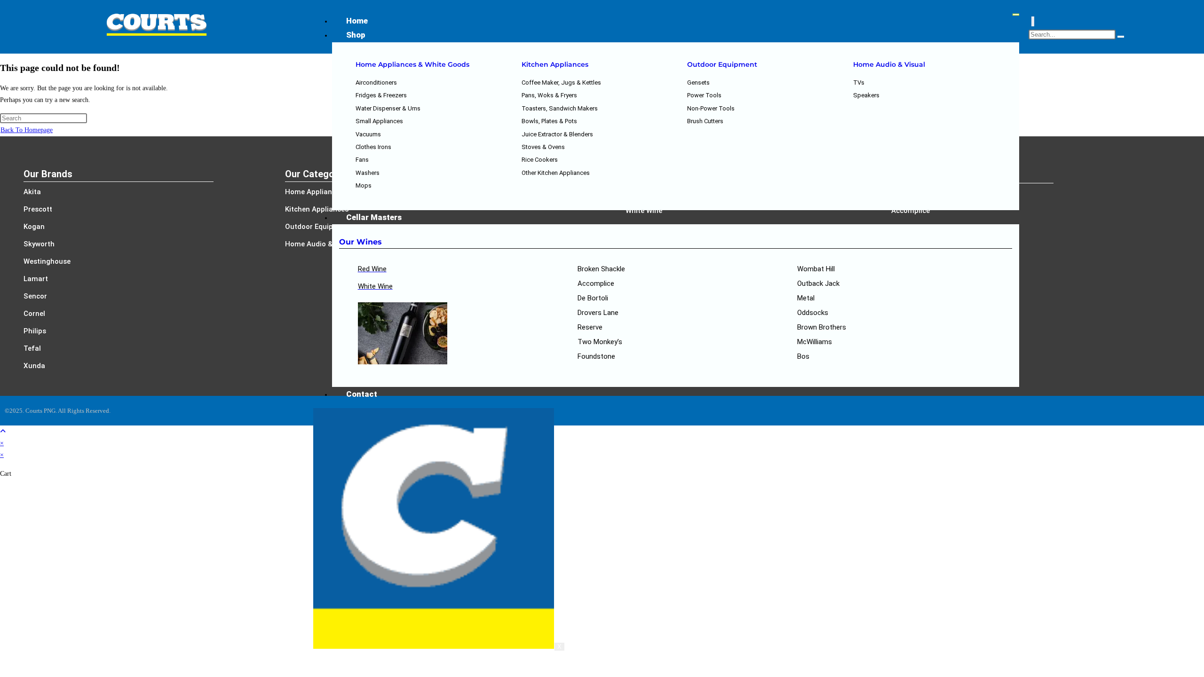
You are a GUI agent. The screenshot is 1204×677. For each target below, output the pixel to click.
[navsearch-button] (1032, 21)
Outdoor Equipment (722, 64)
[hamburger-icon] (1016, 15)
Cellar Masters (374, 217)
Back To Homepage (26, 130)
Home (357, 20)
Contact (361, 394)
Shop (355, 34)
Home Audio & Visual (889, 64)
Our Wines (360, 241)
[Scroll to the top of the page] (3, 431)
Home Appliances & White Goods (412, 64)
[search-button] (1120, 37)
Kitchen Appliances (555, 64)
